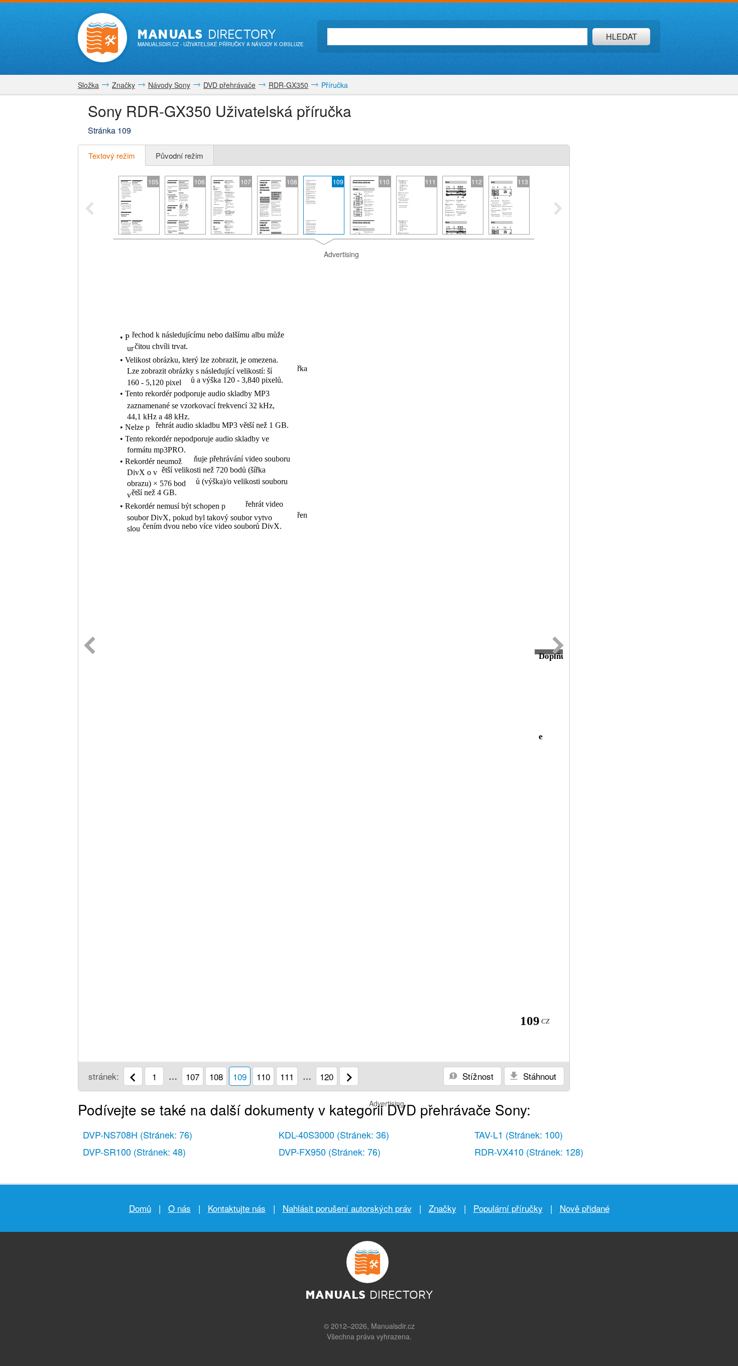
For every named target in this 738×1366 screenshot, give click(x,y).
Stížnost (477, 1076)
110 (263, 1076)
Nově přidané (584, 1208)
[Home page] (102, 37)
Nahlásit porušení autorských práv (347, 1208)
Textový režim (111, 155)
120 (326, 1076)
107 (192, 1076)
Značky (442, 1208)
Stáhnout (538, 1076)
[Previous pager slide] (89, 209)
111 (287, 1076)
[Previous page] (89, 646)
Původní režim (179, 155)
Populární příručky (508, 1208)
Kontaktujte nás (237, 1208)
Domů (140, 1208)
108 (216, 1076)
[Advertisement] (324, 272)
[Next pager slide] (558, 209)
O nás (179, 1208)
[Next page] (558, 646)
